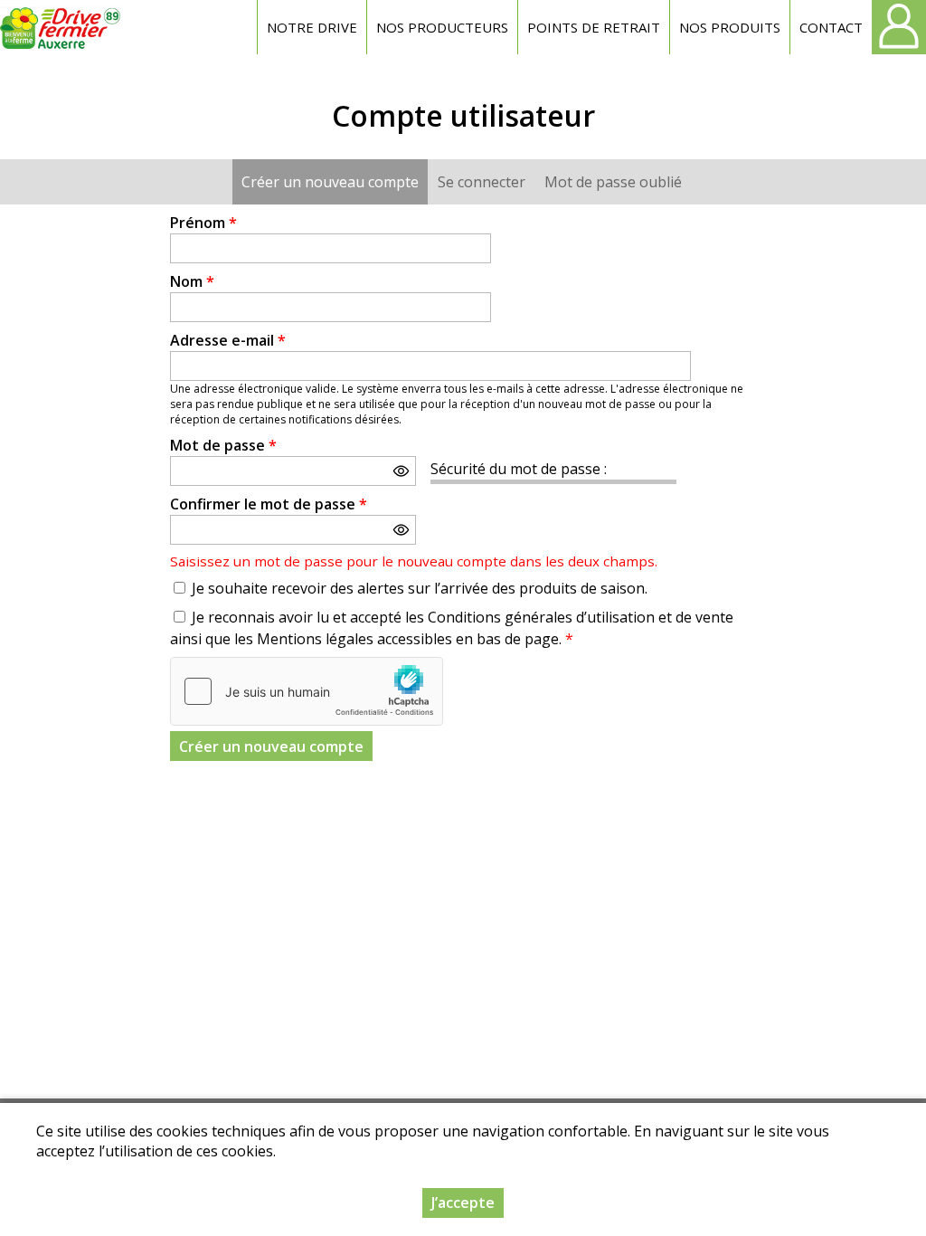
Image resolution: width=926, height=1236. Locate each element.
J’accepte (463, 1202)
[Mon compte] (899, 27)
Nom (192, 281)
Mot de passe (223, 445)
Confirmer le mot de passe (268, 504)
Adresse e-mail (228, 340)
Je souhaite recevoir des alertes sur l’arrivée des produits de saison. (419, 588)
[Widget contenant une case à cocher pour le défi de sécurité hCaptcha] (306, 691)
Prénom (203, 223)
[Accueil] (61, 27)
